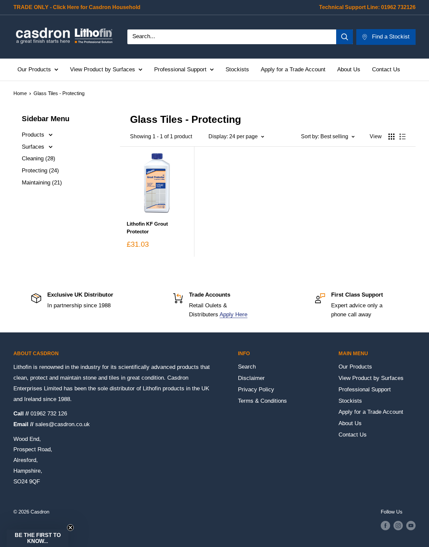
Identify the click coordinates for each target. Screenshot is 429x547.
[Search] (344, 36)
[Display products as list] (403, 137)
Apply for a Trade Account (293, 69)
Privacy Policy (256, 389)
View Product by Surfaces (102, 69)
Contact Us (386, 69)
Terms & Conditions (262, 401)
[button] (37, 538)
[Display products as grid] (391, 137)
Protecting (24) (40, 170)
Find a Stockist (391, 36)
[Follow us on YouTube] (411, 525)
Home (20, 93)
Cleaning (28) (38, 158)
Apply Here (233, 314)
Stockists (237, 69)
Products (34, 135)
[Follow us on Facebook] (385, 525)
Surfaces (34, 147)
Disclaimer (251, 378)
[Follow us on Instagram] (398, 525)
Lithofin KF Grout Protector (147, 227)
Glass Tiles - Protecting (59, 93)
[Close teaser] (70, 527)
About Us (348, 69)
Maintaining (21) (42, 182)
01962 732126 (398, 7)
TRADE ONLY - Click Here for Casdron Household (76, 7)
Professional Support (180, 69)
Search (247, 367)
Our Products (34, 69)
